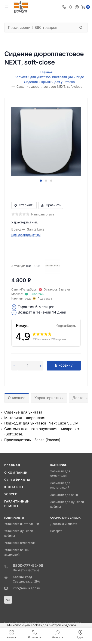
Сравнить (53, 205)
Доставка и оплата (63, 524)
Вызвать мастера (26, 570)
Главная (12, 465)
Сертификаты (17, 479)
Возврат (56, 531)
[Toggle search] (71, 7)
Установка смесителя (20, 542)
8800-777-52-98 (28, 565)
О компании (15, 472)
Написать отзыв (42, 214)
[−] (14, 365)
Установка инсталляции (21, 524)
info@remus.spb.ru (26, 588)
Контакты (13, 487)
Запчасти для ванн (64, 495)
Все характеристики (25, 235)
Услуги (11, 494)
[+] (40, 365)
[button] (40, 180)
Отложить (26, 205)
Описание (16, 398)
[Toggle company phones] (64, 7)
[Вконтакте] (8, 600)
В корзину (64, 365)
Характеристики (49, 398)
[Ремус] (21, 7)
